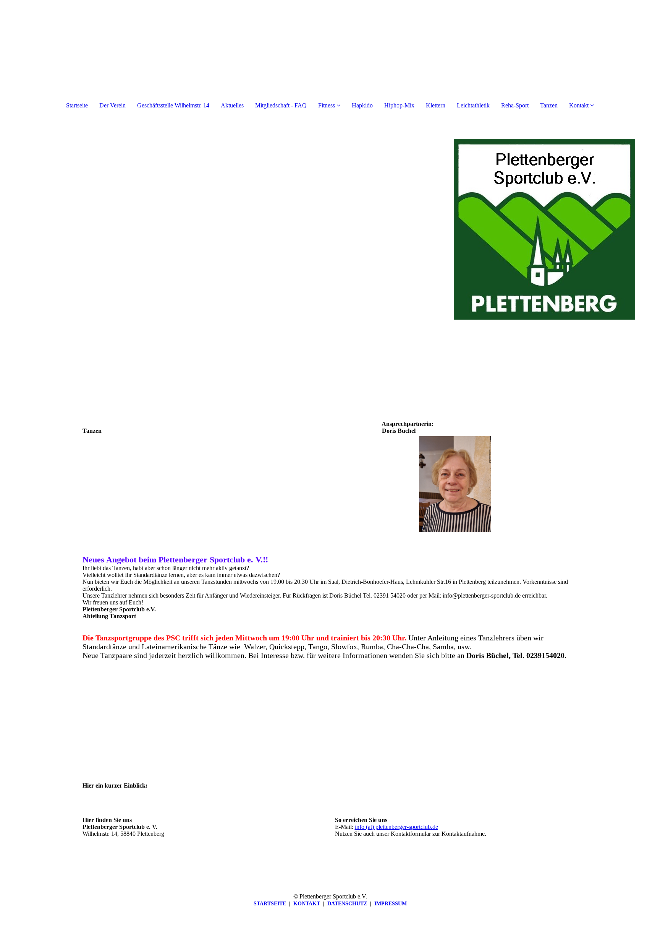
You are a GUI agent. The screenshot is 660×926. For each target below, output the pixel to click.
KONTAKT (306, 904)
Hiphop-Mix (399, 105)
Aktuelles (232, 105)
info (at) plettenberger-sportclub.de (396, 827)
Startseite (77, 105)
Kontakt (579, 105)
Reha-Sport (515, 105)
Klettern (435, 105)
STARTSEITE (270, 904)
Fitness (326, 105)
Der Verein (112, 105)
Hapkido (362, 105)
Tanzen (549, 105)
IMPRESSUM (390, 904)
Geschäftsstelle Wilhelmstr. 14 (173, 105)
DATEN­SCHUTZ (347, 904)
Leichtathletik (473, 105)
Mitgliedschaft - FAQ (281, 105)
